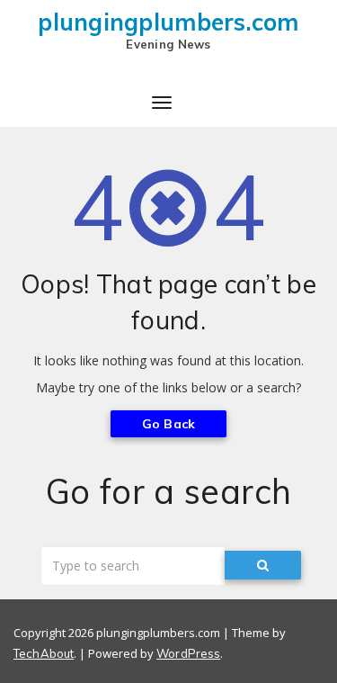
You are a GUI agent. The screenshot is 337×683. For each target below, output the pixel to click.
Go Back (168, 424)
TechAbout (43, 653)
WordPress (188, 653)
